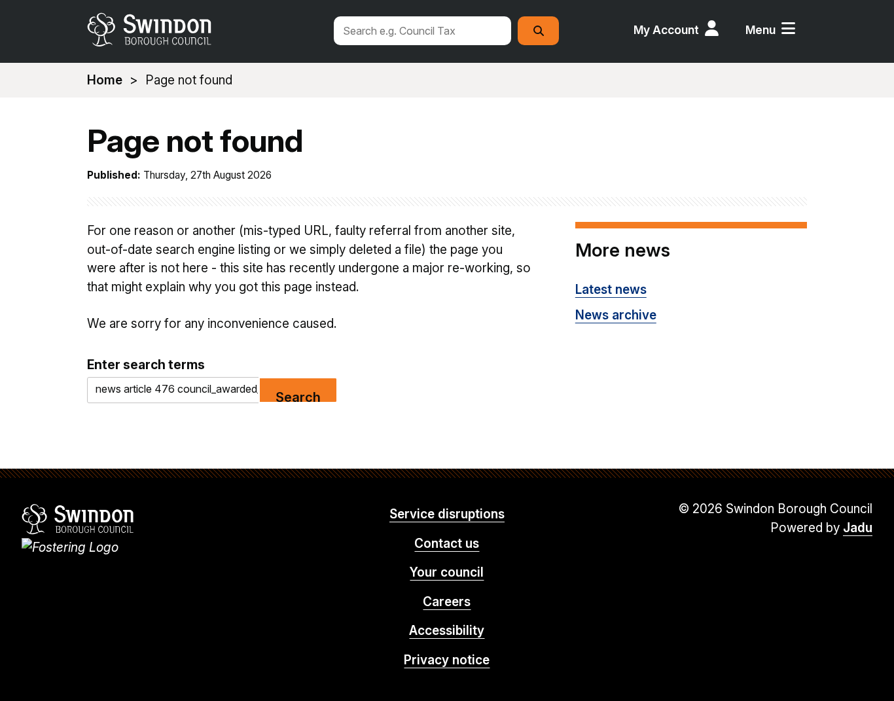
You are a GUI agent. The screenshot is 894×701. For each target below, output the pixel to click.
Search (298, 396)
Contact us (446, 543)
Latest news (611, 289)
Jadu (857, 527)
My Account (666, 30)
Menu (760, 30)
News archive (615, 315)
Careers (447, 601)
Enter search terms (146, 364)
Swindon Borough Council (78, 519)
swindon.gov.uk (203, 29)
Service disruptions (447, 514)
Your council (447, 572)
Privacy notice (447, 660)
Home (104, 80)
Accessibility (446, 630)
